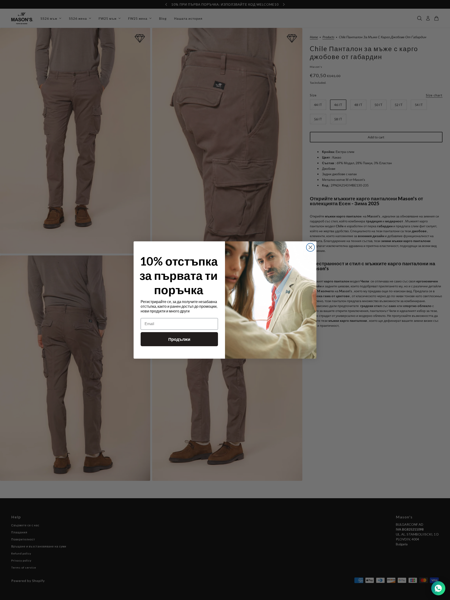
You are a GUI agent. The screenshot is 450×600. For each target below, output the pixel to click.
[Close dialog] (310, 247)
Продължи (179, 339)
